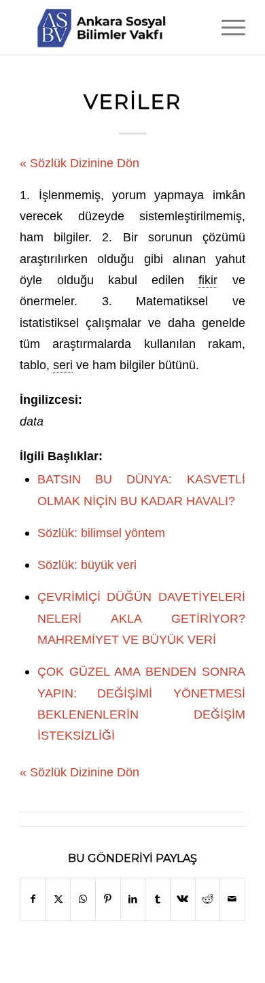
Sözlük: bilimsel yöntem (101, 532)
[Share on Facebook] (33, 899)
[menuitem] (226, 27)
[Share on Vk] (183, 899)
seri (63, 365)
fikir (207, 280)
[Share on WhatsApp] (83, 899)
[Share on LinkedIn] (133, 899)
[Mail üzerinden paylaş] (232, 899)
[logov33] (110, 27)
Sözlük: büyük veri (87, 564)
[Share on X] (58, 899)
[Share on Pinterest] (108, 899)
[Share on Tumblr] (157, 899)
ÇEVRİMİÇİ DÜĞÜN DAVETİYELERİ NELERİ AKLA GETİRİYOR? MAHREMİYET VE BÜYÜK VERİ (141, 617)
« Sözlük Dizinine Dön (79, 163)
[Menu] (226, 27)
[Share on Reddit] (208, 899)
